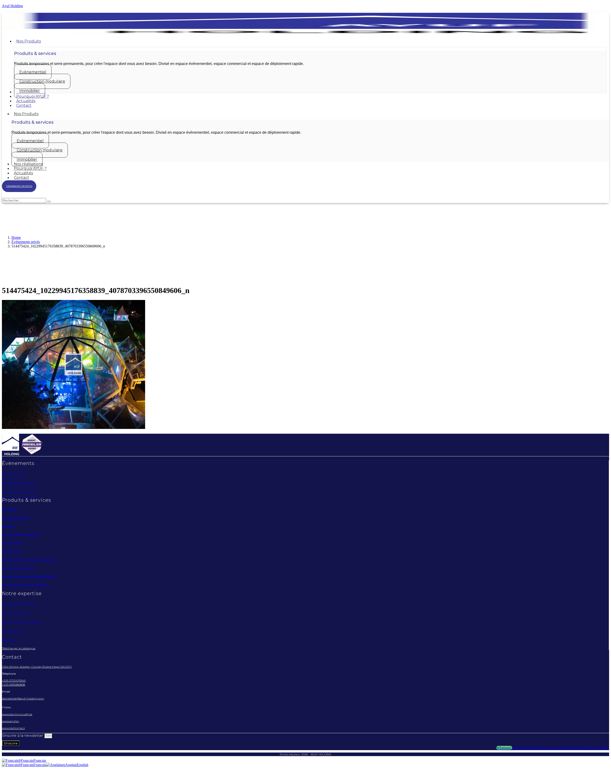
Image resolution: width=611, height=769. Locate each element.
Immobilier (8, 526)
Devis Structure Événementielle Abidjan (24, 584)
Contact (21, 177)
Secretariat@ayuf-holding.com (23, 698)
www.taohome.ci (13, 728)
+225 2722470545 (14, 680)
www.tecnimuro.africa (17, 714)
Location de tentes (12, 551)
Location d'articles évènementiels (20, 534)
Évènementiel (9, 509)
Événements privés (25, 242)
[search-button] (49, 201)
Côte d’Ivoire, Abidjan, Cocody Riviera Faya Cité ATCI (37, 666)
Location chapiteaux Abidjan (18, 568)
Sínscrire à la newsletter (23, 735)
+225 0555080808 (13, 684)
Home (16, 237)
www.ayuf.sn (10, 721)
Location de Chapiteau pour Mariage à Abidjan (28, 576)
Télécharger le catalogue (18, 648)
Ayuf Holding (12, 6)
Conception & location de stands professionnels (29, 559)
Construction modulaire (15, 517)
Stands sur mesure (12, 543)
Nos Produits (26, 114)
